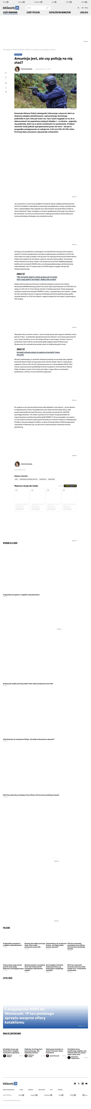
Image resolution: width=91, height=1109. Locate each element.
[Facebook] (75, 1083)
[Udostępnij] (6, 92)
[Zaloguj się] (78, 7)
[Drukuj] (6, 83)
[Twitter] (78, 1083)
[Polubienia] (6, 73)
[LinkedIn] (82, 1083)
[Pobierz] (6, 87)
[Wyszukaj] (47, 8)
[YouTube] (86, 1083)
